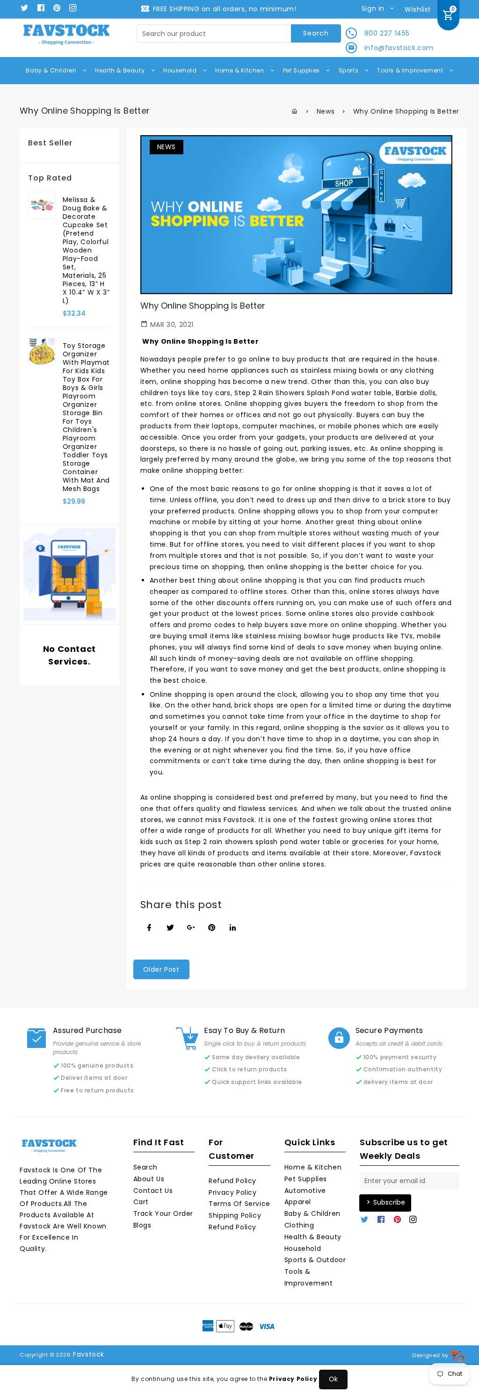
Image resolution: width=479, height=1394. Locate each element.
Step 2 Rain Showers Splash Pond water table (313, 392)
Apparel (297, 1201)
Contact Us (153, 1190)
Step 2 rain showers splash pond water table (263, 841)
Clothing (299, 1225)
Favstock (88, 1354)
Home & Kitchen (240, 70)
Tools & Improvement (411, 70)
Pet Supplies (302, 70)
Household (180, 70)
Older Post (161, 969)
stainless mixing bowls (339, 370)
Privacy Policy (232, 1192)
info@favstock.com (399, 47)
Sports (349, 70)
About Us (149, 1179)
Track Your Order (163, 1213)
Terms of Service (239, 1203)
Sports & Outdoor (315, 1259)
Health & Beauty (120, 70)
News (325, 111)
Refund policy (232, 1227)
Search (145, 1167)
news (166, 147)
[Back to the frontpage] (294, 111)
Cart (141, 1201)
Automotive (305, 1190)
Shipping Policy (235, 1215)
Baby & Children (52, 70)
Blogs (142, 1225)
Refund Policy (232, 1180)
